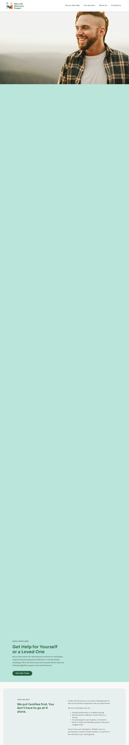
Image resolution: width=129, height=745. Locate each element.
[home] (15, 6)
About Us (103, 5)
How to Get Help (72, 5)
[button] (89, 5)
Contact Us (116, 5)
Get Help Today (22, 673)
